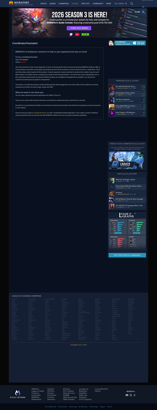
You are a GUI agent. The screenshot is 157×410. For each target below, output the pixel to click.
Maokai (64, 326)
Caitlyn (14, 337)
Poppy (80, 322)
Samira (97, 307)
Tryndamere (116, 314)
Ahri (13, 301)
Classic (75, 3)
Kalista (47, 324)
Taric (113, 305)
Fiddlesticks (32, 320)
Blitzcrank (15, 329)
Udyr (113, 320)
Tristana (115, 311)
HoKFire (98, 391)
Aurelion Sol (16, 320)
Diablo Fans (83, 395)
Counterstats (36, 395)
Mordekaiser (66, 335)
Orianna (81, 316)
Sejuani (97, 309)
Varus (114, 324)
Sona (97, 331)
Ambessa (15, 309)
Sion (96, 324)
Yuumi (130, 318)
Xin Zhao (131, 309)
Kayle (47, 333)
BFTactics (66, 389)
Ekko (30, 312)
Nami (80, 299)
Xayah (130, 305)
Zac (129, 322)
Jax (46, 312)
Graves (31, 335)
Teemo (114, 307)
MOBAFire (35, 389)
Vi (112, 333)
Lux (63, 320)
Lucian (64, 316)
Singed (97, 322)
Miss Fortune (66, 333)
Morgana (65, 337)
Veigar (114, 328)
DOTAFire (50, 391)
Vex (113, 331)
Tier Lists (85, 3)
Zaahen (131, 320)
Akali (13, 303)
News (108, 3)
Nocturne (81, 311)
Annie (14, 314)
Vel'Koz (114, 329)
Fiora (30, 322)
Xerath (130, 307)
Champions (64, 3)
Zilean (130, 329)
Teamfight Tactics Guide (78, 345)
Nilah (80, 309)
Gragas (31, 333)
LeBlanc (64, 305)
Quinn (80, 328)
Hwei (47, 301)
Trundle (114, 312)
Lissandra (65, 312)
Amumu (14, 311)
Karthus (48, 328)
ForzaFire (50, 397)
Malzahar (65, 324)
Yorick (130, 314)
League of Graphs (38, 391)
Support (102, 407)
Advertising (73, 407)
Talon (114, 303)
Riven (97, 301)
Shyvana (98, 320)
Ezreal (31, 318)
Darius (31, 305)
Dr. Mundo (32, 309)
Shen (97, 318)
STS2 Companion (85, 399)
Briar (13, 335)
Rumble (97, 303)
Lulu (63, 318)
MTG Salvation (68, 391)
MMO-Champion (69, 399)
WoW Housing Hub (70, 397)
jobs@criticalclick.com (41, 113)
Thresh (114, 309)
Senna (97, 311)
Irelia (47, 305)
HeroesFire (51, 399)
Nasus (80, 301)
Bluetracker (83, 391)
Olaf (79, 314)
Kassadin (48, 329)
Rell (79, 335)
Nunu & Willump (84, 312)
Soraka (97, 333)
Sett (96, 314)
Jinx (46, 318)
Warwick (131, 301)
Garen (31, 329)
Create (43, 3)
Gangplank (32, 328)
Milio (63, 331)
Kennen (47, 337)
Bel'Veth (15, 328)
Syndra (97, 339)
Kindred (64, 299)
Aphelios (15, 316)
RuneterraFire (36, 399)
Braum (14, 333)
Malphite (65, 322)
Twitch (114, 318)
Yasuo (130, 311)
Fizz (30, 324)
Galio (30, 326)
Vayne (114, 326)
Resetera (50, 393)
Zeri (129, 326)
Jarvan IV (48, 311)
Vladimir (115, 339)
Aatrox (14, 299)
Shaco (97, 316)
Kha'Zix (47, 339)
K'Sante (47, 320)
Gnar (30, 331)
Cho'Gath (32, 301)
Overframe (82, 397)
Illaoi (46, 303)
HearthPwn (83, 393)
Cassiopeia (32, 299)
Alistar (14, 307)
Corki (30, 303)
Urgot (114, 322)
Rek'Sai (80, 333)
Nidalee (81, 307)
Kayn (47, 335)
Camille (14, 339)
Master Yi (65, 328)
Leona (64, 309)
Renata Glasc (82, 337)
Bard (13, 326)
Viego (114, 335)
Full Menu (119, 3)
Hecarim (31, 339)
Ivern (47, 307)
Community (98, 3)
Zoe (129, 331)
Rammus (81, 331)
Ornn (80, 318)
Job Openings (83, 407)
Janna (47, 309)
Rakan (80, 329)
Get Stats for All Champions (127, 255)
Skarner (98, 328)
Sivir (96, 326)
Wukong (131, 303)
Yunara (130, 316)
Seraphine (98, 312)
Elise (30, 314)
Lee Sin (64, 307)
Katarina (48, 331)
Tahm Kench (116, 299)
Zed (129, 324)
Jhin (46, 316)
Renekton (81, 339)
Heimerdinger (50, 299)
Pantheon (81, 320)
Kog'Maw (65, 303)
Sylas (97, 337)
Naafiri (64, 339)
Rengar (97, 299)
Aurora (14, 322)
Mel (63, 329)
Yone (130, 312)
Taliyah (114, 301)
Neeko (80, 305)
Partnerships (93, 407)
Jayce (47, 314)
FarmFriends (51, 395)
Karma (47, 326)
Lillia (63, 311)
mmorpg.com (83, 389)
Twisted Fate (116, 316)
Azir (13, 324)
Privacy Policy (62, 407)
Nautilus (81, 303)
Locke (64, 314)
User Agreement (50, 407)
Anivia (14, 312)
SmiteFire (50, 389)
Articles (109, 407)
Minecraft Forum (69, 393)
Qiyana (80, 326)
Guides (53, 3)
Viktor (114, 337)
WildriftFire (35, 397)
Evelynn (31, 316)
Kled (63, 301)
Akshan (14, 305)
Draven (31, 311)
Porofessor (35, 393)
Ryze (96, 305)
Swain (97, 335)
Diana (31, 307)
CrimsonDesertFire (101, 389)
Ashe (13, 318)
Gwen (31, 337)
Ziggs (130, 328)
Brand (14, 331)
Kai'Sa (47, 322)
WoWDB (66, 395)
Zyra (129, 333)
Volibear (131, 299)
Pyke (80, 324)
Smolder (98, 329)
